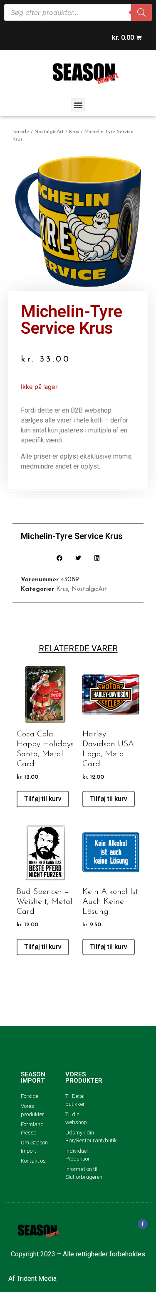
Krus (74, 131)
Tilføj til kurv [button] (43, 799)
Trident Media (37, 1278)
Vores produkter (83, 1077)
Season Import (33, 1077)
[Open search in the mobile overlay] (78, 12)
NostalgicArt (49, 131)
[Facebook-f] (143, 1224)
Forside (20, 131)
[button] (78, 105)
